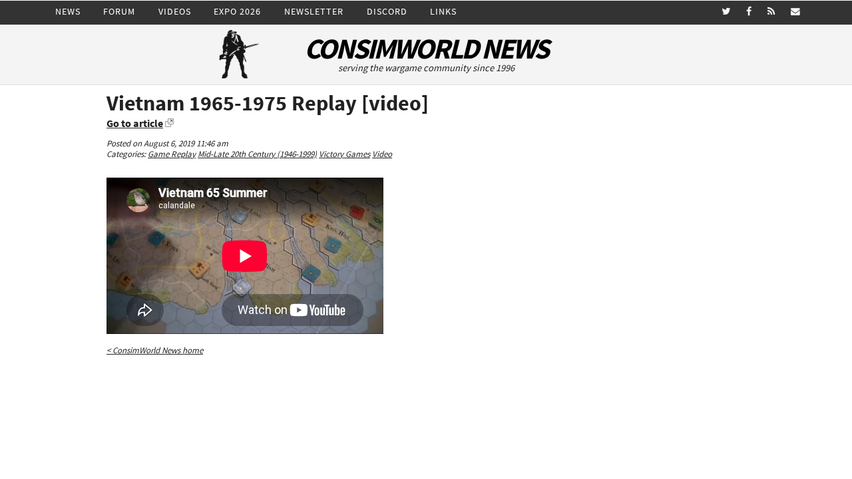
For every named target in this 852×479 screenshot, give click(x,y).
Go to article (134, 123)
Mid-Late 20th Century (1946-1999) (257, 154)
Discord (387, 11)
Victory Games (344, 154)
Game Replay (172, 154)
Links (443, 11)
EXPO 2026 (237, 11)
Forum (119, 11)
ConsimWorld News (426, 49)
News (68, 11)
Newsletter (313, 11)
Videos (174, 11)
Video (382, 154)
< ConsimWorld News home (154, 350)
